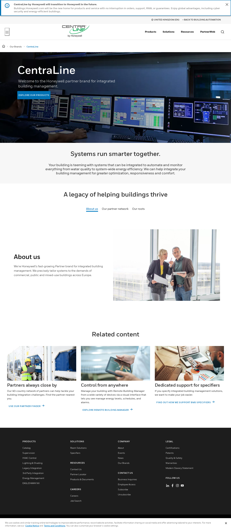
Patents (170, 453)
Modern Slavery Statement (179, 468)
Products (150, 31)
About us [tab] (92, 208)
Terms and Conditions (54, 525)
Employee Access (126, 484)
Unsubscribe (124, 494)
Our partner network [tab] (115, 208)
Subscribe (123, 489)
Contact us (76, 469)
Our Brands (123, 463)
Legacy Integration (32, 468)
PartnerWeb (207, 31)
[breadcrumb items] (4, 46)
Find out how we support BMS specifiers (183, 402)
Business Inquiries (127, 479)
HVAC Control (29, 458)
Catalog (26, 448)
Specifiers (75, 453)
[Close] (226, 523)
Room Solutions (78, 448)
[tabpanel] (115, 270)
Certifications (172, 448)
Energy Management (33, 478)
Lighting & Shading (32, 463)
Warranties (171, 463)
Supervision (28, 453)
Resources (187, 31)
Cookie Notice (32, 525)
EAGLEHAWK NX (31, 483)
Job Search (76, 501)
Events (121, 453)
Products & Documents (82, 479)
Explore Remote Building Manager (105, 410)
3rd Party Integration (33, 473)
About (121, 448)
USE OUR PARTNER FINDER (25, 406)
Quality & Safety (174, 458)
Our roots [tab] (138, 208)
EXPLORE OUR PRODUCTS (34, 95)
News (121, 458)
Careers (74, 496)
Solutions (168, 31)
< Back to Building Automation (201, 19)
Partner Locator (78, 474)
